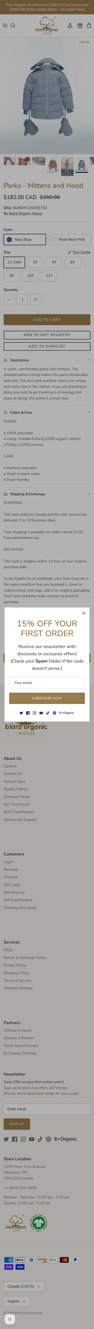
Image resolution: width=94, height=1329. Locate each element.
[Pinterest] (54, 713)
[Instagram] (34, 713)
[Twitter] (21, 713)
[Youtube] (41, 713)
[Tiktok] (48, 713)
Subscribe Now (47, 698)
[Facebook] (28, 713)
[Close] (84, 613)
